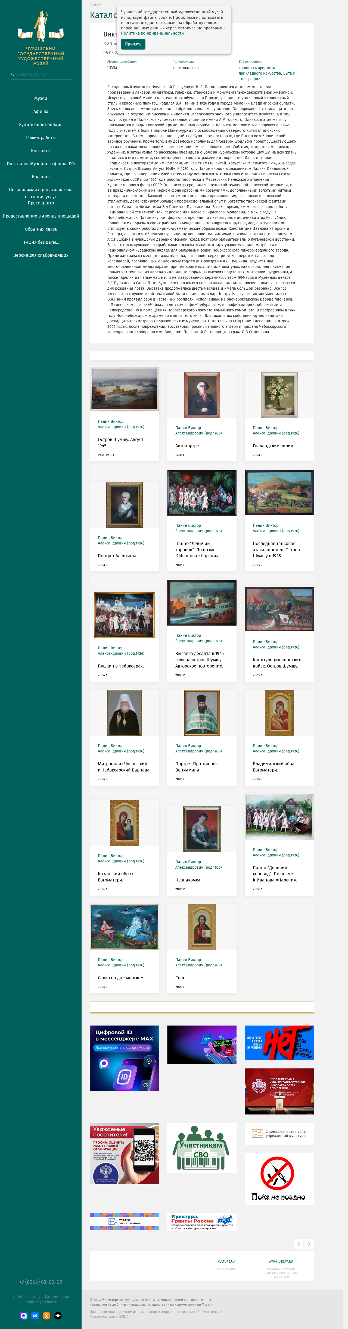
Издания (41, 177)
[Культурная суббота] (124, 1225)
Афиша (40, 111)
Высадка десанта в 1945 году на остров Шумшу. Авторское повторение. (199, 659)
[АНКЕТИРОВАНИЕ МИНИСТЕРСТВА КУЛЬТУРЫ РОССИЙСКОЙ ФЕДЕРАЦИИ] (124, 1157)
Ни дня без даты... (40, 242)
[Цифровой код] (124, 1062)
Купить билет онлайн (41, 125)
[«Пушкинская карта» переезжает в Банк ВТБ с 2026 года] (202, 1049)
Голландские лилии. (273, 446)
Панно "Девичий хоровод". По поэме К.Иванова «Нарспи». (197, 549)
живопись (248, 68)
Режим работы (41, 138)
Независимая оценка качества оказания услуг (41, 192)
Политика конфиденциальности (152, 33)
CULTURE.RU (226, 1261)
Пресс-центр (41, 203)
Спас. (180, 978)
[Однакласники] (46, 1315)
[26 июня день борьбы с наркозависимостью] (279, 1183)
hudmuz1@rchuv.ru (40, 1302)
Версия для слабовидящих (41, 255)
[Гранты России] (202, 1226)
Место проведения (122, 61)
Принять (133, 44)
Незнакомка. (188, 880)
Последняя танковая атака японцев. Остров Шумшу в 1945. (276, 549)
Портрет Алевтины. (117, 556)
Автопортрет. (188, 446)
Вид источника (250, 61)
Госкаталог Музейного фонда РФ (41, 164)
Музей (40, 98)
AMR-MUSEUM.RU (281, 1261)
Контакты (41, 151)
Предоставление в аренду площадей (41, 216)
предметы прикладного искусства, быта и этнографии (267, 73)
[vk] (35, 1315)
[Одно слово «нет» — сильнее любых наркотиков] (279, 1047)
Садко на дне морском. (121, 978)
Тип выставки (184, 61)
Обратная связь (41, 229)
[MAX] (23, 1315)
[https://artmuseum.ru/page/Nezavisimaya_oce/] (279, 1138)
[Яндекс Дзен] (58, 1316)
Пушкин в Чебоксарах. (121, 666)
